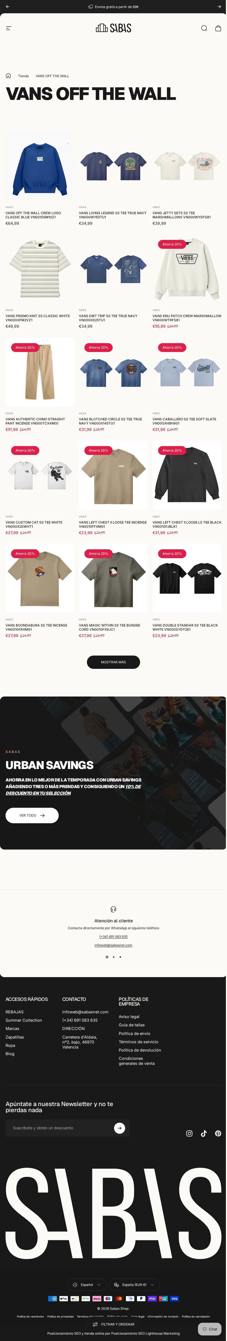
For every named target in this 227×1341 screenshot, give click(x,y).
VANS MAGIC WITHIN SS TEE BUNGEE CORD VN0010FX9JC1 (109, 627)
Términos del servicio (90, 1316)
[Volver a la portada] (8, 76)
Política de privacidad (60, 1316)
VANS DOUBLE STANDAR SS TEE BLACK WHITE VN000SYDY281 (185, 627)
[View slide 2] (113, 957)
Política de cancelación (196, 1316)
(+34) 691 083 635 (113, 936)
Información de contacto (163, 1316)
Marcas (12, 1028)
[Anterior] (8, 6)
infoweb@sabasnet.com (113, 945)
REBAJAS (15, 1011)
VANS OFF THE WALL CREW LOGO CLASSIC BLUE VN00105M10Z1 (33, 215)
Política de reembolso (30, 1316)
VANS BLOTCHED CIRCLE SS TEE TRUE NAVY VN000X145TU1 (110, 421)
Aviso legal (129, 1016)
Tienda (23, 76)
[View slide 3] (120, 957)
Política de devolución (140, 1050)
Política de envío (134, 1033)
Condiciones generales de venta (137, 1061)
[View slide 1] (107, 957)
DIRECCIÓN (73, 1028)
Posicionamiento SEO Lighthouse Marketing (145, 1333)
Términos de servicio (138, 1041)
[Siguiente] (219, 6)
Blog (10, 1053)
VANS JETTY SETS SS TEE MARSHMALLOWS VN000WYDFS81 (182, 215)
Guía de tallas (132, 1024)
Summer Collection (24, 1020)
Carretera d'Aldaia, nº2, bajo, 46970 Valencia (79, 1042)
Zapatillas (15, 1037)
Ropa (10, 1045)
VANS (9, 207)
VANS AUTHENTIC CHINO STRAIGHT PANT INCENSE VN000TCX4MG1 (35, 421)
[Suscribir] (119, 1128)
